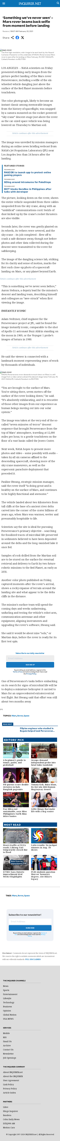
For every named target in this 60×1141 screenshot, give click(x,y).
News (5, 986)
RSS (5, 1037)
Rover (20, 715)
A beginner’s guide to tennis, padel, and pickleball (14, 762)
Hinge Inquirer (10, 1111)
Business (7, 1006)
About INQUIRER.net (13, 1072)
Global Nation (9, 1014)
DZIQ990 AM (9, 1123)
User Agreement (11, 1080)
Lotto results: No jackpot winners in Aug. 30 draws (44, 847)
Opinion (7, 1010)
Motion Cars (9, 1127)
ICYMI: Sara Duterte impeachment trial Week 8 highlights (13, 874)
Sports (6, 990)
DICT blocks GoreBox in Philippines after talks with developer (27, 190)
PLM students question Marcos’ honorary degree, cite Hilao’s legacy (43, 875)
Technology (8, 1002)
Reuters (6, 31)
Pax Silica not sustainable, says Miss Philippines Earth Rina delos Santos (15, 812)
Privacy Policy (31, 674)
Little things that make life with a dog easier (43, 810)
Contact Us (8, 1049)
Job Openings (9, 1057)
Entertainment (10, 994)
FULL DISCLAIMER (33, 959)
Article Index (9, 1092)
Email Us (7, 1041)
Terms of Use (18, 672)
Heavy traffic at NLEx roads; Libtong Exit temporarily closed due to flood (15, 849)
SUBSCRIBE (30, 928)
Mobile (6, 1033)
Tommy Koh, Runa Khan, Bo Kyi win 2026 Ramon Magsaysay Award (44, 787)
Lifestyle (7, 998)
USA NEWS (8, 1018)
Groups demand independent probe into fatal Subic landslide (43, 762)
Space (26, 715)
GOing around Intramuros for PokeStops (27, 182)
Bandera (7, 1115)
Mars (14, 715)
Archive (7, 1045)
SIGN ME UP (30, 665)
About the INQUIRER (13, 1076)
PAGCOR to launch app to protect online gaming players (27, 173)
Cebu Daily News (11, 1119)
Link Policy (8, 1084)
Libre (5, 1107)
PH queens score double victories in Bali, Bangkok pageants (16, 787)
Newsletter (8, 1053)
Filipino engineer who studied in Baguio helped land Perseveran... (37, 729)
